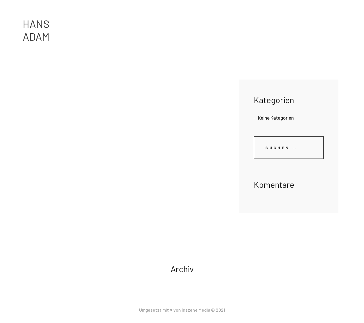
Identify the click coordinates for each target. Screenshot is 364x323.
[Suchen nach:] (289, 147)
